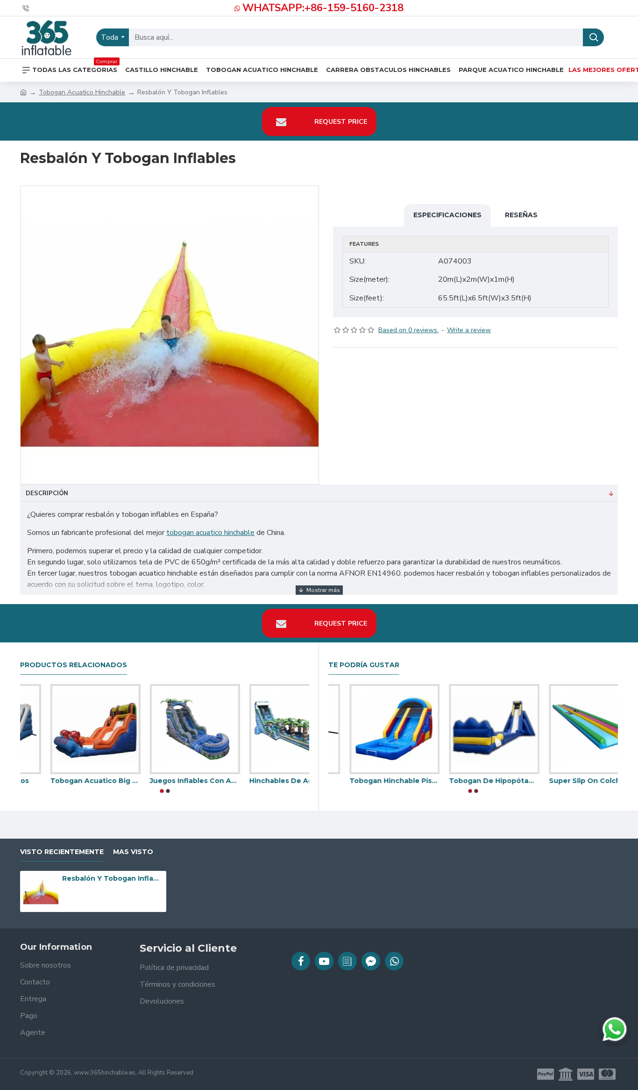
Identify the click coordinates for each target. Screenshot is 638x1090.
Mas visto (133, 852)
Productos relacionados (73, 665)
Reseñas (521, 215)
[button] (161, 791)
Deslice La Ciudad (52, 781)
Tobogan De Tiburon (565, 781)
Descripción (47, 493)
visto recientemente (62, 852)
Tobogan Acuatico (461, 781)
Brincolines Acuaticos (258, 781)
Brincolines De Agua (156, 781)
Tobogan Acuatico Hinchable (82, 92)
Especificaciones (447, 215)
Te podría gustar (363, 665)
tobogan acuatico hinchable (210, 532)
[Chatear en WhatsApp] (615, 1029)
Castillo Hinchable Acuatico (373, 781)
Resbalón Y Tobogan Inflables (112, 878)
